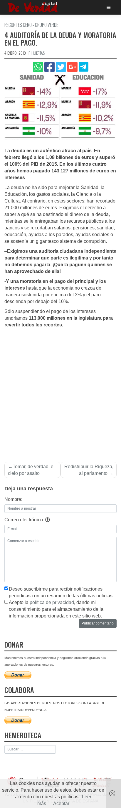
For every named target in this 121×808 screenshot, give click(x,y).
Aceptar (61, 803)
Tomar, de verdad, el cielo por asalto (31, 470)
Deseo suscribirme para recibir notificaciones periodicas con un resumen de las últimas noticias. (61, 592)
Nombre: (13, 499)
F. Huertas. (37, 53)
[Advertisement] (60, 391)
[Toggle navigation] (108, 7)
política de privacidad (52, 602)
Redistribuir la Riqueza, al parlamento (88, 470)
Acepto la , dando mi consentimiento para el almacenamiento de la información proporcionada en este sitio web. (56, 609)
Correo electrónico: (24, 519)
